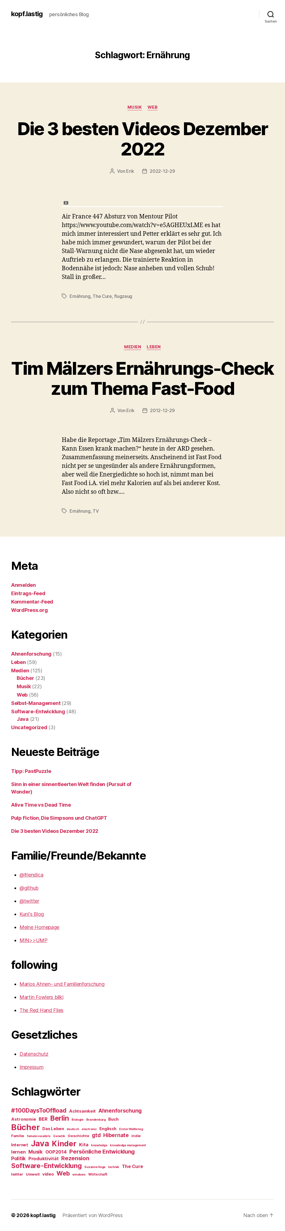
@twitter (29, 901)
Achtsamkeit (82, 1111)
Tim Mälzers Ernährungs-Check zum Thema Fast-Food (142, 378)
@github (28, 888)
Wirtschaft (97, 1174)
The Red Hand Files (41, 1010)
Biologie (77, 1119)
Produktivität (43, 1158)
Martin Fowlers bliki (41, 997)
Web (153, 107)
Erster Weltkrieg (131, 1129)
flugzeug (123, 296)
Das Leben (53, 1128)
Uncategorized (29, 727)
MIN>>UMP (33, 940)
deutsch (73, 1129)
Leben (154, 346)
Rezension (75, 1158)
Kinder (64, 1143)
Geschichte (78, 1135)
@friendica (31, 875)
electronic (89, 1129)
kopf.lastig (27, 14)
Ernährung (80, 296)
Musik (134, 107)
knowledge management (128, 1145)
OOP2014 (56, 1152)
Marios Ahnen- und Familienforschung (62, 984)
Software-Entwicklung (38, 711)
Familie (17, 1135)
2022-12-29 (162, 171)
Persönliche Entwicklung (102, 1151)
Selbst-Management (35, 703)
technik (113, 1167)
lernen (18, 1152)
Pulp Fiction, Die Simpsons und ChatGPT (59, 818)
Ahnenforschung (31, 654)
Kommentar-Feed (32, 602)
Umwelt (33, 1174)
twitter (17, 1174)
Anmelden (23, 585)
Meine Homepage (39, 927)
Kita (83, 1144)
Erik (130, 171)
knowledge (99, 1145)
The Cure (102, 296)
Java (23, 719)
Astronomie (23, 1119)
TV (96, 511)
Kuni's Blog (31, 914)
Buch (113, 1119)
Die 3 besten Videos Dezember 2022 (142, 139)
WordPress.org (29, 610)
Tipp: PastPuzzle (31, 771)
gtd (96, 1135)
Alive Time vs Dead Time (41, 805)
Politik (18, 1158)
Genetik (59, 1136)
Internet (19, 1144)
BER (43, 1119)
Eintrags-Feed (28, 593)
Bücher (25, 678)
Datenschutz (33, 1054)
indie (136, 1135)
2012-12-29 (162, 410)
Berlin (59, 1118)
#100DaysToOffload (38, 1110)
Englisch (107, 1128)
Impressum (31, 1067)
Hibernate (116, 1135)
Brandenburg (96, 1119)
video (48, 1174)
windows (78, 1174)
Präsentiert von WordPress (92, 1215)
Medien (132, 346)
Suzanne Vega (94, 1167)
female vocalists (39, 1136)
